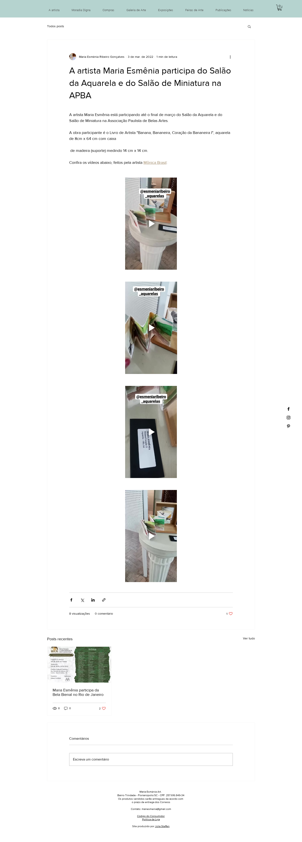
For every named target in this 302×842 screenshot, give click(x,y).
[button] (279, 8)
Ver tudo (249, 638)
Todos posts (55, 26)
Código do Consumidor (151, 816)
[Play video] (151, 224)
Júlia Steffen (162, 826)
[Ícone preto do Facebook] (288, 408)
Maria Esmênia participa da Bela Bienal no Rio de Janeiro (78, 692)
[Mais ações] (230, 56)
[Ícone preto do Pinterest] (288, 426)
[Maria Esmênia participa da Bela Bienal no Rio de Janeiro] (79, 665)
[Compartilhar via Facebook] (71, 600)
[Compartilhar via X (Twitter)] (82, 600)
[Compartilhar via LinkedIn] (93, 600)
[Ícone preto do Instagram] (288, 417)
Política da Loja (151, 819)
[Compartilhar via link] (104, 600)
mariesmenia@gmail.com (156, 809)
